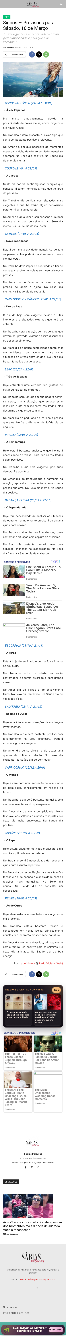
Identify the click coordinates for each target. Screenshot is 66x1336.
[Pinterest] (39, 1167)
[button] (5, 4)
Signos (6, 17)
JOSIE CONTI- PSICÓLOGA (16, 1313)
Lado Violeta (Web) (51, 963)
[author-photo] (33, 1149)
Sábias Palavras (14, 47)
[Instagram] (33, 1167)
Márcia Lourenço (10, 1234)
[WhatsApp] (46, 54)
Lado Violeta (27, 963)
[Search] (61, 4)
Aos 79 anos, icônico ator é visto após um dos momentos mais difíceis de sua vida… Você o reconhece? (32, 1226)
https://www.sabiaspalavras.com (33, 1158)
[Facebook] (32, 54)
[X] (39, 54)
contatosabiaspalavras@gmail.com (37, 1279)
